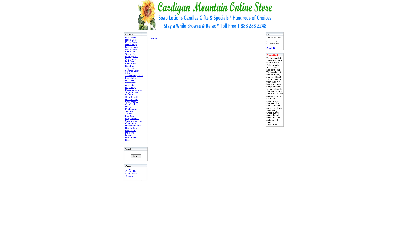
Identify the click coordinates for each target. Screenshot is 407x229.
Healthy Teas (131, 128)
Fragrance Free (132, 118)
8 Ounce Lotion (132, 71)
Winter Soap (131, 44)
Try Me (128, 114)
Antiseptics (130, 85)
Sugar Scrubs (131, 92)
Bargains (129, 135)
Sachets (129, 111)
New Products (131, 137)
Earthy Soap (131, 42)
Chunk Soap (131, 59)
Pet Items (129, 133)
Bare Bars (130, 66)
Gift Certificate (132, 104)
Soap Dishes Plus (133, 121)
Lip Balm (129, 95)
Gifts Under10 (131, 97)
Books (128, 140)
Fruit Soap (130, 52)
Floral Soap (130, 37)
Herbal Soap (131, 40)
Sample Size (131, 54)
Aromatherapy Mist (134, 75)
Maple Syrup (131, 109)
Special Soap (131, 47)
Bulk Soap (130, 61)
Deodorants (130, 83)
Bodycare (129, 80)
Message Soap (132, 56)
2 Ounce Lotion (132, 73)
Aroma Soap (131, 49)
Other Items (130, 123)
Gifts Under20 (131, 99)
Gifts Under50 (131, 102)
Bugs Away (130, 87)
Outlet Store (131, 174)
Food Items (130, 130)
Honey (128, 106)
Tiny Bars (129, 68)
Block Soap (130, 63)
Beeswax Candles (133, 90)
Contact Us (130, 171)
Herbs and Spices (133, 126)
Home (128, 169)
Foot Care (129, 116)
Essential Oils (131, 78)
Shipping (129, 176)
